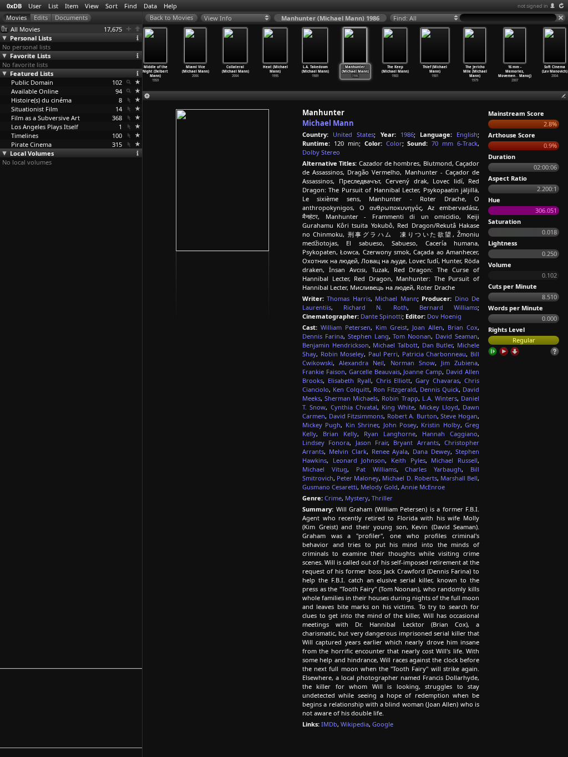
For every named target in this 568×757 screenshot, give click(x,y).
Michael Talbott (395, 345)
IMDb (329, 724)
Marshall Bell (459, 478)
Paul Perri (383, 354)
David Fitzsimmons (356, 416)
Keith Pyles (408, 460)
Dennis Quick (439, 389)
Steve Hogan (459, 416)
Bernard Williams (448, 307)
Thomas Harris (348, 298)
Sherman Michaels (351, 398)
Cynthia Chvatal (354, 407)
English (467, 134)
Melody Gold (379, 487)
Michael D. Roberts (409, 478)
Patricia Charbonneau (434, 354)
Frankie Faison (323, 371)
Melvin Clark (348, 451)
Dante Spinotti (381, 316)
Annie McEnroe (423, 487)
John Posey (400, 425)
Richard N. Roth (375, 307)
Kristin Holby (440, 425)
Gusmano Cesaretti (329, 487)
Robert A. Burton (412, 416)
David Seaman (456, 336)
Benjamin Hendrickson (335, 345)
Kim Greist (391, 327)
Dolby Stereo (321, 152)
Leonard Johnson (359, 460)
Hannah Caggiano (450, 433)
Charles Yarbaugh (433, 469)
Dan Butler (437, 345)
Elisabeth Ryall (349, 380)
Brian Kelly (340, 433)
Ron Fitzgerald (394, 389)
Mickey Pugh (321, 425)
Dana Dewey (431, 451)
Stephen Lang (368, 336)
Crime (333, 498)
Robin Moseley (342, 354)
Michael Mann (328, 123)
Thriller (382, 498)
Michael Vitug (324, 469)
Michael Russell (454, 460)
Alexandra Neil (361, 363)
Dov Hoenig (444, 316)
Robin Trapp (400, 398)
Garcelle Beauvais (374, 371)
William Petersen (346, 327)
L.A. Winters (439, 398)
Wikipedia (355, 724)
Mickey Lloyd (438, 407)
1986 (407, 134)
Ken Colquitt (351, 389)
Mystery (356, 498)
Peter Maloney (358, 478)
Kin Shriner (362, 425)
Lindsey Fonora (325, 442)
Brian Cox (463, 327)
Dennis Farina (322, 336)
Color (394, 143)
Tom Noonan (412, 336)
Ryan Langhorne (389, 433)
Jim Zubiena (459, 363)
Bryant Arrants (415, 442)
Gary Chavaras (437, 380)
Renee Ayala (390, 451)
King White (398, 407)
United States (353, 134)
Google (382, 724)
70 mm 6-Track (455, 143)
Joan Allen (427, 327)
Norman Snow (412, 363)
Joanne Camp (422, 371)
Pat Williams (376, 469)
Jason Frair (372, 442)
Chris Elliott (393, 380)
